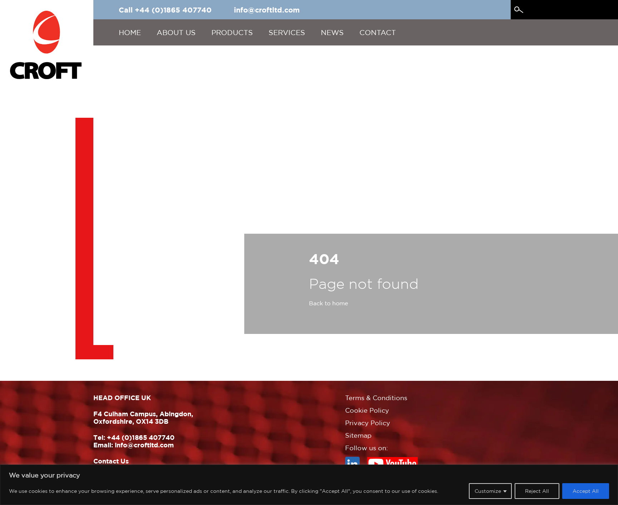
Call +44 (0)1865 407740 (165, 10)
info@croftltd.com (267, 10)
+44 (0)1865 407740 (141, 437)
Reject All (537, 491)
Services (287, 32)
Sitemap (358, 435)
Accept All (586, 491)
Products (232, 32)
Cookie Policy (367, 410)
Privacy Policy (367, 422)
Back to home (328, 303)
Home (130, 32)
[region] (309, 485)
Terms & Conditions (376, 397)
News (332, 32)
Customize (488, 491)
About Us (176, 32)
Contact (377, 32)
